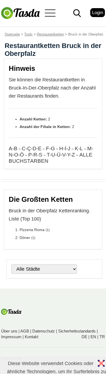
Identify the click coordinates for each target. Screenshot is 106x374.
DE (84, 336)
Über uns (9, 331)
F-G (50, 148)
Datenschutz (43, 331)
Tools (28, 34)
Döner (25, 237)
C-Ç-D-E (32, 148)
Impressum (11, 336)
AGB (24, 331)
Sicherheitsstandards (77, 331)
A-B (13, 148)
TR (102, 336)
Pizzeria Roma (32, 230)
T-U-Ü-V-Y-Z (61, 155)
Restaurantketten (50, 34)
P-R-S (35, 155)
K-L (79, 148)
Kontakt (31, 336)
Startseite (12, 34)
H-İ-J (64, 148)
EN (93, 336)
